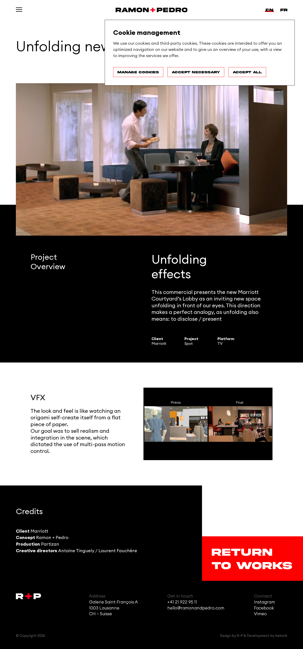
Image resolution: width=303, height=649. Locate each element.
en (269, 10)
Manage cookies (138, 72)
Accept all (247, 72)
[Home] (152, 9)
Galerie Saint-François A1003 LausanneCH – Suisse (113, 608)
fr (284, 10)
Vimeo (260, 614)
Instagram (264, 602)
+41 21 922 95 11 (182, 602)
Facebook (264, 608)
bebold (281, 635)
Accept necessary (196, 72)
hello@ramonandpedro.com (195, 608)
